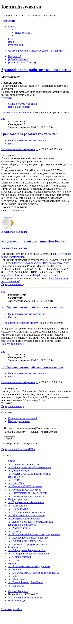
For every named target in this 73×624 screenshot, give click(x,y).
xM (18, 76)
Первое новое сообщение (16, 112)
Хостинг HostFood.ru (14, 231)
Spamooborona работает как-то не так (36, 69)
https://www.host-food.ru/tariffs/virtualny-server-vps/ (40, 262)
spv (3, 118)
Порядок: (34, 431)
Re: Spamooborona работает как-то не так (32, 307)
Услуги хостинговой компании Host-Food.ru (33, 241)
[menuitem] (23, 32)
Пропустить (8, 20)
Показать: (10, 428)
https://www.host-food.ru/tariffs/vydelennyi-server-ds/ (30, 275)
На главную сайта (11, 609)
